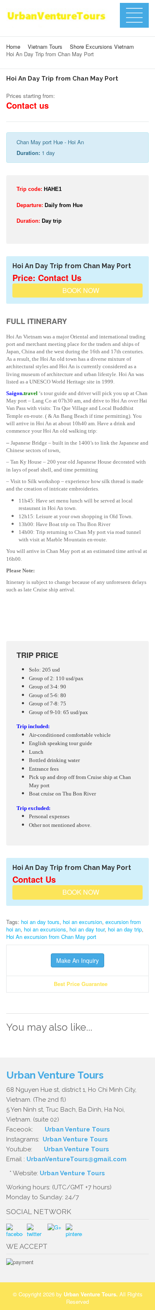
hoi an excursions (45, 929)
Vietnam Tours (45, 46)
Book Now (80, 290)
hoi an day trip (125, 929)
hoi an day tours (40, 922)
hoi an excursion (82, 922)
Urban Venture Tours (77, 1129)
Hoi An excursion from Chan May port (51, 937)
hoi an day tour (87, 929)
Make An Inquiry (77, 960)
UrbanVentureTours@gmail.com (76, 1159)
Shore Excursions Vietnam (102, 46)
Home (13, 46)
